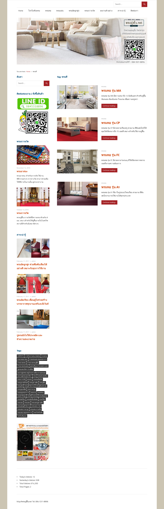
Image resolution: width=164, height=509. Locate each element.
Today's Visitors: (26, 476)
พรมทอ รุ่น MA (111, 90)
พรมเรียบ (42, 399)
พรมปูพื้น (42, 382)
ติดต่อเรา (134, 10)
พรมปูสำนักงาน (29, 386)
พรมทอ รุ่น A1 (110, 187)
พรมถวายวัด (90, 10)
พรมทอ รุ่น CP (110, 123)
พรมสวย (33, 392)
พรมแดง (20, 402)
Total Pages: (24, 486)
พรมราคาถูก (31, 389)
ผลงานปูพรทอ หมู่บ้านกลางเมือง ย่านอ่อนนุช (31, 373)
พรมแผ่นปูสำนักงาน (24, 406)
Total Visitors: (25, 483)
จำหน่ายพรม (22, 363)
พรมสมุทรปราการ (23, 392)
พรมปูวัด (20, 386)
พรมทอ (48, 10)
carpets (21, 356)
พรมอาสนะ (22, 171)
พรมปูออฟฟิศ (22, 389)
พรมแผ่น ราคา (36, 406)
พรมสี (29, 396)
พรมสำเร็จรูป (22, 396)
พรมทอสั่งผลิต (37, 379)
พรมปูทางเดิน (33, 382)
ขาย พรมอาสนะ (23, 359)
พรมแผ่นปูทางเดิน (37, 402)
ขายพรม (44, 356)
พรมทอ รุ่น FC (110, 155)
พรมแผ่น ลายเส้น (35, 409)
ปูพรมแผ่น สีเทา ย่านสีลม (25, 369)
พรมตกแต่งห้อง (42, 376)
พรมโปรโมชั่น (38, 412)
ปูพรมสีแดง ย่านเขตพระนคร (39, 366)
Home (20, 10)
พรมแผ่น (59, 10)
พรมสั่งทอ (41, 392)
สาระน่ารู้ (121, 10)
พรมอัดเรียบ (21, 399)
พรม (34, 376)
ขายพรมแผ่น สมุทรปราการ (38, 359)
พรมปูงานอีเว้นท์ (23, 382)
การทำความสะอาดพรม (32, 356)
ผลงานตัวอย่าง (106, 10)
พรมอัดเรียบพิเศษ (32, 399)
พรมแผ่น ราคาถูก (23, 409)
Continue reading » (109, 106)
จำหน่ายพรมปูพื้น (32, 363)
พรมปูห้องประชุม (41, 386)
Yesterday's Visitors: (27, 480)
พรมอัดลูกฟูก (74, 10)
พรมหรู (35, 396)
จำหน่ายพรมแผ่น (23, 366)
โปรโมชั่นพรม (34, 10)
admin (34, 261)
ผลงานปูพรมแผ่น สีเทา (25, 376)
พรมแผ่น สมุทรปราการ (25, 412)
